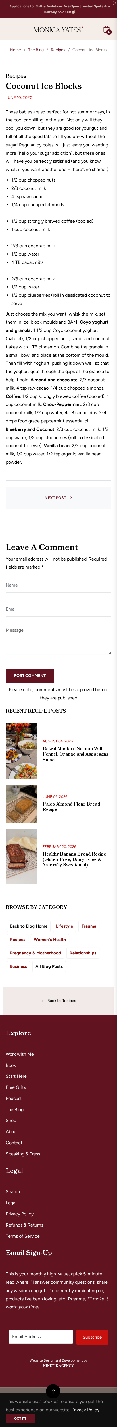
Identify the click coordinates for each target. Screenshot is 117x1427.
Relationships (83, 953)
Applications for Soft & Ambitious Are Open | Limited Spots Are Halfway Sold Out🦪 (59, 9)
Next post (55, 497)
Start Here (16, 1076)
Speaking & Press (23, 1154)
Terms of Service (23, 1236)
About (12, 1131)
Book (11, 1065)
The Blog (36, 49)
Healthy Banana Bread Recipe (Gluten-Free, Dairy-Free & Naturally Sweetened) (74, 859)
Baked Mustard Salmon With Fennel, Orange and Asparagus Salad (76, 754)
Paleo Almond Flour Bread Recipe (71, 807)
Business (18, 966)
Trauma (89, 926)
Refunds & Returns (24, 1225)
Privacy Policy (20, 1214)
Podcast (14, 1098)
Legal (11, 1202)
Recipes (58, 49)
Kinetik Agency (58, 1366)
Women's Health (50, 939)
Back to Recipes (61, 1000)
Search (13, 1191)
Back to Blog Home (28, 926)
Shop (11, 1120)
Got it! (20, 1418)
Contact (14, 1142)
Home (15, 49)
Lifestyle (64, 926)
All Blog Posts (49, 966)
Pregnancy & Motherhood (35, 953)
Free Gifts (16, 1087)
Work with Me (20, 1054)
